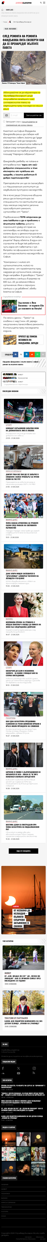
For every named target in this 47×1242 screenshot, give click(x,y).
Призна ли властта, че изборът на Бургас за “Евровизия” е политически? (23, 1086)
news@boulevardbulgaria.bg (32, 1056)
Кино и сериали (8, 1202)
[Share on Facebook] (15, 354)
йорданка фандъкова (11, 362)
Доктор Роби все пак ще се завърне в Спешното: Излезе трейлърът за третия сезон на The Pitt (22, 476)
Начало (28, 1237)
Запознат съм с (21, 123)
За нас (5, 1044)
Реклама (40, 1237)
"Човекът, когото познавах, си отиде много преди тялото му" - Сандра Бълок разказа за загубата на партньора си (23, 1094)
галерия (4, 1185)
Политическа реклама (26, 1239)
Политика (5, 1194)
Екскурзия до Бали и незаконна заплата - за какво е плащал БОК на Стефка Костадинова (22, 673)
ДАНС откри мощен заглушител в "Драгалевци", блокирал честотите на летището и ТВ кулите (22, 575)
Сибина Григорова (8, 1052)
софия (35, 362)
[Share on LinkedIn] (26, 354)
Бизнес (4, 1198)
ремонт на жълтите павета (13, 364)
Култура (4, 1211)
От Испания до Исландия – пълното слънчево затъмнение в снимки (22, 918)
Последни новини (11, 391)
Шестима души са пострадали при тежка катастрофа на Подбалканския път (22, 827)
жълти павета (26, 362)
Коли (3, 1216)
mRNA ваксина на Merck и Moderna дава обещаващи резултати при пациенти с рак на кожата (20, 1102)
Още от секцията (23, 851)
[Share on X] (21, 354)
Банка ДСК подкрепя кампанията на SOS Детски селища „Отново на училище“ (23, 1022)
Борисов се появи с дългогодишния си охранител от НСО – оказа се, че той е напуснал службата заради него (23, 774)
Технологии (6, 1207)
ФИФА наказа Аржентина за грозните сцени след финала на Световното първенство (22, 525)
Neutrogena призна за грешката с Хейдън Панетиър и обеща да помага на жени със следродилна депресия (23, 624)
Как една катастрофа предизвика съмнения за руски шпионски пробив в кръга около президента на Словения (23, 723)
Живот (4, 1189)
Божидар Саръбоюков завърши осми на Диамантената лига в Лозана (22, 429)
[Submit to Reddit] (32, 354)
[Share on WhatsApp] (37, 354)
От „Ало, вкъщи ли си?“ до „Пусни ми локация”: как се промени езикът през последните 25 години (23, 978)
